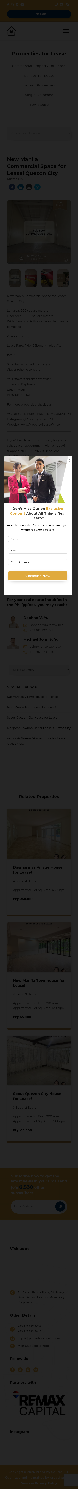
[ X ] (67, 460)
